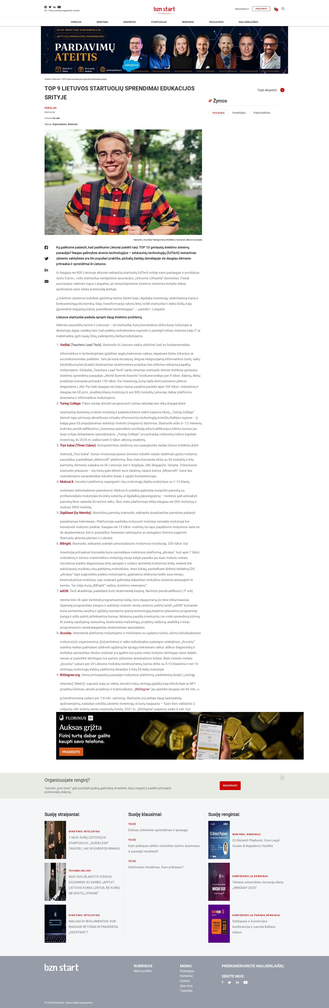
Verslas (76, 22)
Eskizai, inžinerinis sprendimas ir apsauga (158, 830)
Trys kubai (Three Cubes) (78, 445)
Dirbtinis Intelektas (84, 831)
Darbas (185, 981)
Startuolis (56, 79)
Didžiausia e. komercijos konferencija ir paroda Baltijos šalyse (253, 926)
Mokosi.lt (66, 482)
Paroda (259, 915)
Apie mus (186, 986)
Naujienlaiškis (248, 22)
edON (64, 591)
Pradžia (48, 79)
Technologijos (80, 870)
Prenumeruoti (242, 9)
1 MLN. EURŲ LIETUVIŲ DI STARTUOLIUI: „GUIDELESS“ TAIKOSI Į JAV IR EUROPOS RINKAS (94, 843)
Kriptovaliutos (60, 124)
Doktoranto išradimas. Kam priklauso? (156, 867)
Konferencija (242, 876)
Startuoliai (159, 22)
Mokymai (102, 22)
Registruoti (230, 785)
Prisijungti (261, 9)
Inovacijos (218, 112)
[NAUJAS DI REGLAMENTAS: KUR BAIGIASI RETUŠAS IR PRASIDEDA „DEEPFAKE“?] (55, 924)
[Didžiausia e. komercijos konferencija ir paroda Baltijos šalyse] (219, 924)
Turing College (70, 403)
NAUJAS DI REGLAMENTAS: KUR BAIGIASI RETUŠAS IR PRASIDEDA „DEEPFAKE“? (93, 926)
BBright (65, 543)
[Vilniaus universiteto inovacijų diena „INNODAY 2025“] (219, 882)
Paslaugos (216, 22)
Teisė (132, 824)
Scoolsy (65, 633)
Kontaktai (186, 976)
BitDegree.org (70, 675)
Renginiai (188, 22)
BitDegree (142, 689)
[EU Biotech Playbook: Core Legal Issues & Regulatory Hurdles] (219, 840)
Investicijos (239, 112)
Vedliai (65, 345)
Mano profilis (143, 971)
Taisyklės (186, 991)
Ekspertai (129, 22)
